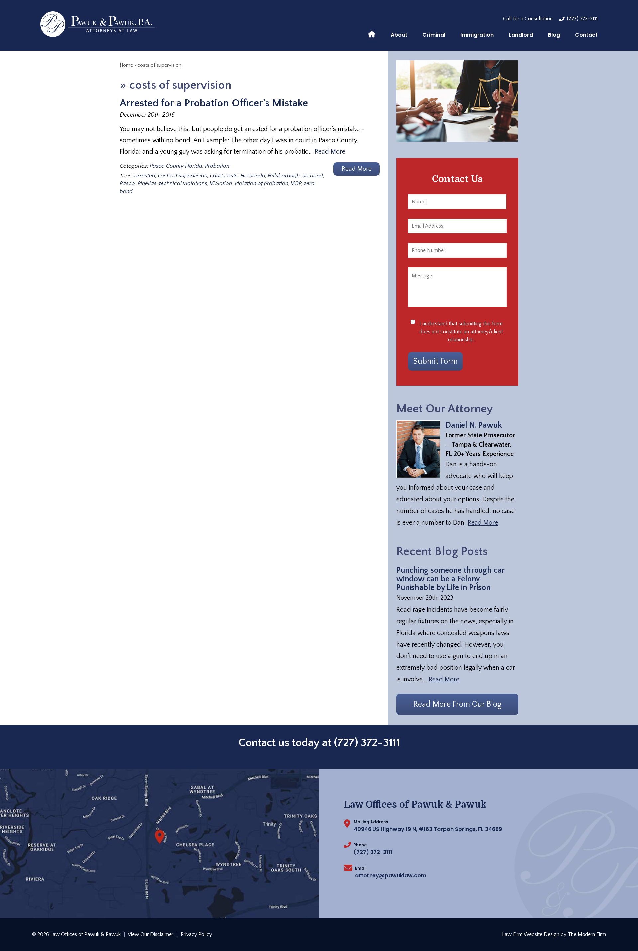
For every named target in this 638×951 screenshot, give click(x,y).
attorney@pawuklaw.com (390, 875)
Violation (221, 183)
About (399, 35)
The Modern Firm (587, 934)
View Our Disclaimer (150, 934)
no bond (312, 175)
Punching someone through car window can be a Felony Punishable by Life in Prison (450, 579)
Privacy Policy (196, 934)
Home (372, 33)
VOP (296, 183)
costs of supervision (182, 175)
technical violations (183, 183)
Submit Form (435, 361)
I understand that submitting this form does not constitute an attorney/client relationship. (461, 332)
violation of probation (261, 183)
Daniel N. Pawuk (473, 425)
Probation (217, 166)
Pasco (127, 183)
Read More (330, 151)
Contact (586, 35)
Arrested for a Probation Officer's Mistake (214, 103)
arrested (144, 175)
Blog (554, 35)
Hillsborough (284, 175)
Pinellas (147, 183)
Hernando (252, 175)
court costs (224, 175)
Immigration (477, 35)
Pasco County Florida (176, 166)
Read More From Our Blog (457, 704)
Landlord (521, 35)
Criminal (433, 35)
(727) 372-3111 (582, 19)
